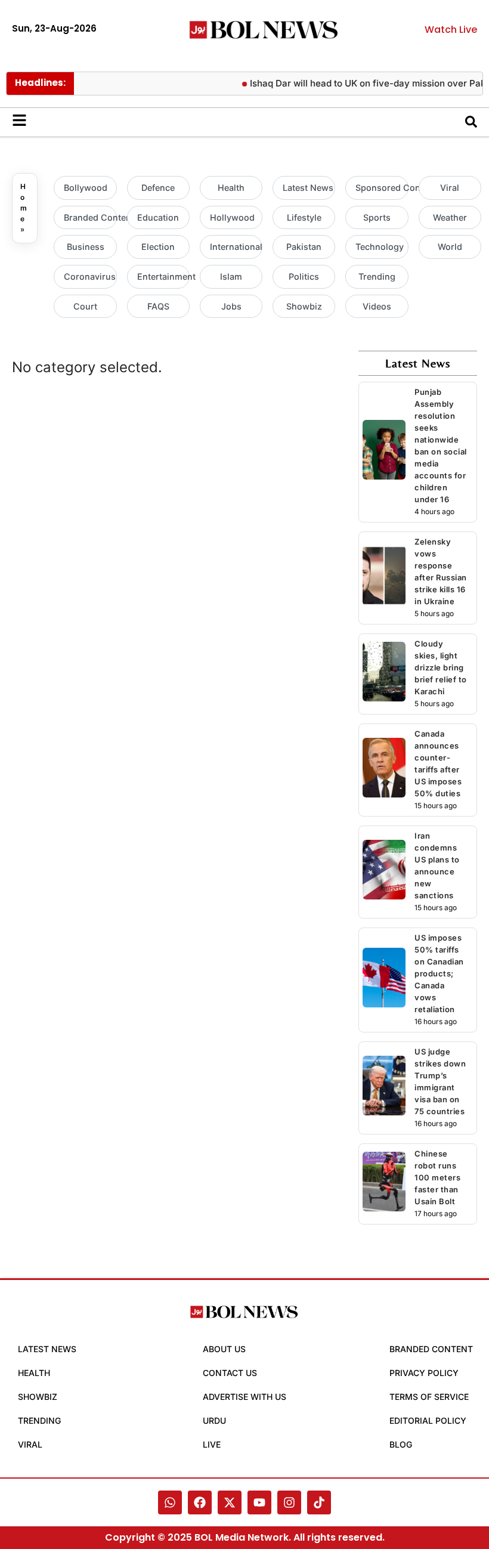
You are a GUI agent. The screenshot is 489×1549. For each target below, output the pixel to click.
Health (231, 188)
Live (212, 1444)
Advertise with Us (244, 1397)
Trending (376, 276)
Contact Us (230, 1373)
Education (158, 217)
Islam (231, 276)
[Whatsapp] (170, 1502)
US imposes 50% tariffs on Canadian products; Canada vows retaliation (439, 973)
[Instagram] (289, 1502)
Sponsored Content (381, 188)
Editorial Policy (427, 1420)
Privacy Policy (424, 1373)
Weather (450, 217)
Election (158, 247)
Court (85, 306)
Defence (158, 188)
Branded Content (90, 217)
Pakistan (303, 247)
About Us (224, 1349)
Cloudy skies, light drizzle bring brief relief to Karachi (440, 667)
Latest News (308, 188)
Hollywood (232, 217)
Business (85, 247)
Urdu (214, 1420)
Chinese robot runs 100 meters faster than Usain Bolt (437, 1177)
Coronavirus (90, 276)
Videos (377, 306)
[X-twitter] (230, 1502)
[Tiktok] (319, 1502)
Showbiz (304, 306)
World (450, 247)
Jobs (231, 306)
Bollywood (85, 188)
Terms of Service (429, 1397)
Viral (449, 188)
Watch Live (451, 29)
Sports (377, 217)
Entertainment (163, 276)
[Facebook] (200, 1502)
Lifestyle (304, 217)
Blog (400, 1444)
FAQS (158, 306)
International (236, 247)
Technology (379, 247)
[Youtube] (259, 1502)
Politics (304, 276)
